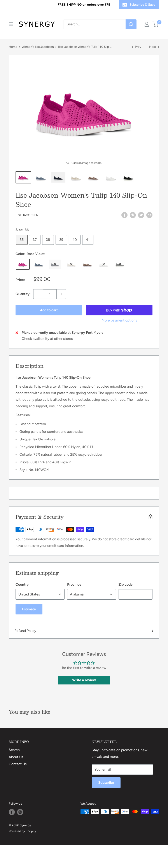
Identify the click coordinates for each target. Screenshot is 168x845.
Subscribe (106, 782)
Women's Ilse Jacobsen (38, 47)
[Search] (131, 24)
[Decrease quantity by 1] (38, 294)
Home (13, 47)
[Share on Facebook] (124, 215)
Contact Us (17, 764)
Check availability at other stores (47, 339)
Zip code (126, 584)
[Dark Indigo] (55, 264)
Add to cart (49, 310)
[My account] (147, 24)
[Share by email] (149, 215)
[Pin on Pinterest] (133, 215)
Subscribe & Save (142, 5)
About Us (16, 757)
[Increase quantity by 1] (61, 294)
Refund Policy (25, 631)
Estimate (29, 609)
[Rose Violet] (23, 264)
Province (74, 584)
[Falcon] (87, 264)
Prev (138, 47)
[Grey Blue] (39, 264)
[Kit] (71, 264)
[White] (104, 264)
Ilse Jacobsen (27, 215)
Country (22, 584)
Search (14, 750)
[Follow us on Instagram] (20, 812)
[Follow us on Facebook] (12, 812)
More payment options (119, 320)
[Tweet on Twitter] (141, 215)
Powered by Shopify (22, 831)
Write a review (84, 680)
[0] (155, 24)
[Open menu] (11, 24)
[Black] (120, 264)
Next (152, 47)
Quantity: (23, 294)
